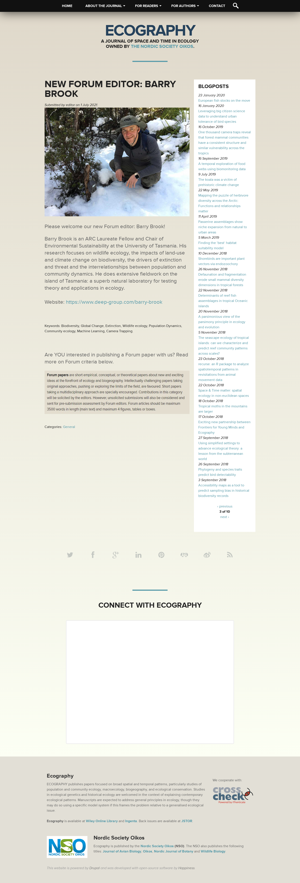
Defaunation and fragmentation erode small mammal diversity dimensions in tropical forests (222, 279)
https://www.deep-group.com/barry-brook (114, 302)
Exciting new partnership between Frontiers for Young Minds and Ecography (224, 427)
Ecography (150, 30)
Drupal (94, 868)
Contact (217, 6)
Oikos (147, 851)
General (69, 427)
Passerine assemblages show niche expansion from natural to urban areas (222, 227)
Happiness (186, 868)
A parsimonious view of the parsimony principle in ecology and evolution (221, 321)
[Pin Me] (161, 555)
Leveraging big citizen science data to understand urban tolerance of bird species (221, 116)
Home (67, 6)
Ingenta (131, 821)
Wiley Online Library (102, 821)
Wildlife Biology (213, 851)
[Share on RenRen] (184, 555)
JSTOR (186, 821)
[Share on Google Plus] (115, 555)
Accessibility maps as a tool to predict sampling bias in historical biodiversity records (223, 490)
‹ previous (224, 506)
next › (224, 517)
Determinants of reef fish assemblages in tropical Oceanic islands (223, 300)
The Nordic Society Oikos (162, 46)
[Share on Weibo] (207, 555)
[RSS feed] (230, 555)
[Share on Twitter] (70, 555)
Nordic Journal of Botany (173, 851)
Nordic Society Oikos (157, 846)
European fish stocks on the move (224, 100)
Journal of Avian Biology (122, 851)
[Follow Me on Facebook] (93, 555)
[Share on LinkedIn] (138, 555)
